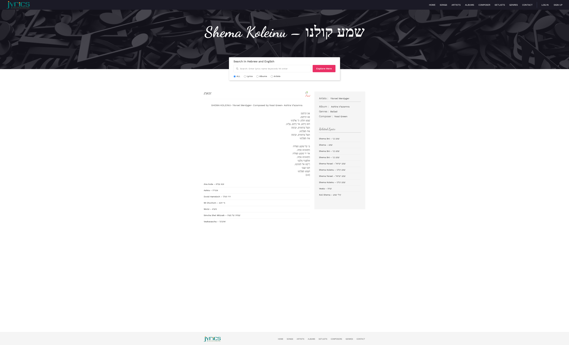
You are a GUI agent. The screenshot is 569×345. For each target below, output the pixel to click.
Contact (527, 4)
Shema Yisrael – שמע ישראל (332, 163)
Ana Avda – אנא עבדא (214, 184)
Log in (545, 4)
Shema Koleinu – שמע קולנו (332, 170)
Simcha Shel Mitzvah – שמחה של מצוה (222, 215)
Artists (456, 4)
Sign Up (558, 4)
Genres (513, 4)
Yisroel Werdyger (339, 98)
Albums (469, 4)
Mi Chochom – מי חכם (214, 203)
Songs (443, 4)
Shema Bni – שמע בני (329, 138)
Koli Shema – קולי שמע (330, 195)
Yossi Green (340, 116)
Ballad (333, 111)
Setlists (500, 4)
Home (432, 4)
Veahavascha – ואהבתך (215, 221)
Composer (484, 4)
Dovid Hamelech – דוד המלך (217, 196)
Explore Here (324, 68)
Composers (336, 339)
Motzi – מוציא (210, 209)
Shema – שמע (326, 145)
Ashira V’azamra (340, 106)
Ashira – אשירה (211, 190)
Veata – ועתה (325, 188)
